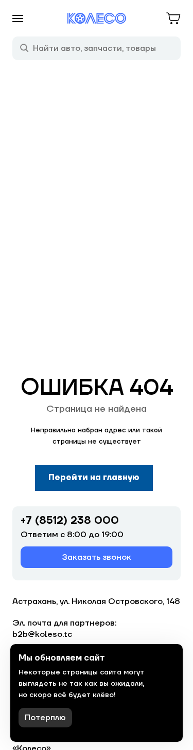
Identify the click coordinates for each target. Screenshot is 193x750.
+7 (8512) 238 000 (70, 520)
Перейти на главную (93, 477)
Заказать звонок (96, 557)
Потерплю (45, 717)
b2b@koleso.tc (42, 634)
